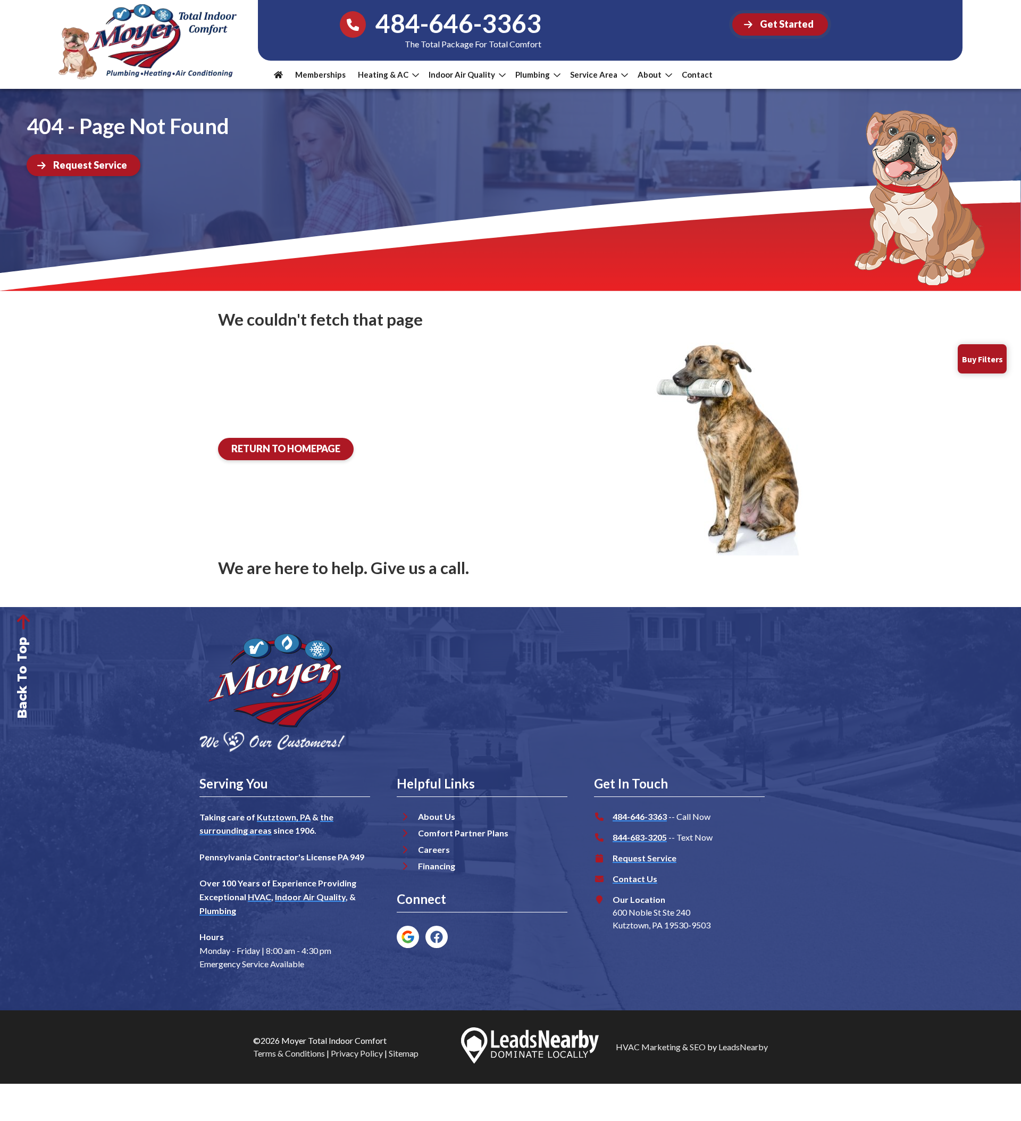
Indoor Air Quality (462, 74)
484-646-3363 (640, 816)
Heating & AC (383, 74)
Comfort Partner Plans (463, 833)
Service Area (593, 74)
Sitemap (404, 1053)
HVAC (259, 897)
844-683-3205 (640, 837)
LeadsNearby (743, 1047)
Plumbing (532, 74)
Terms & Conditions (289, 1053)
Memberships (320, 74)
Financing (436, 866)
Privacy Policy (357, 1053)
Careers (434, 849)
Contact (697, 74)
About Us (436, 816)
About (650, 74)
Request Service (644, 858)
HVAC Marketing (648, 1047)
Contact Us (635, 879)
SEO (698, 1047)
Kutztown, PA (284, 817)
